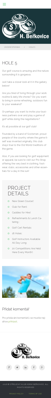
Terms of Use (35, 394)
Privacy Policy (16, 394)
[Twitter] (17, 367)
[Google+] (42, 367)
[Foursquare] (9, 367)
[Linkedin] (25, 367)
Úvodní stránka (12, 47)
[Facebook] (34, 367)
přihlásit (12, 321)
